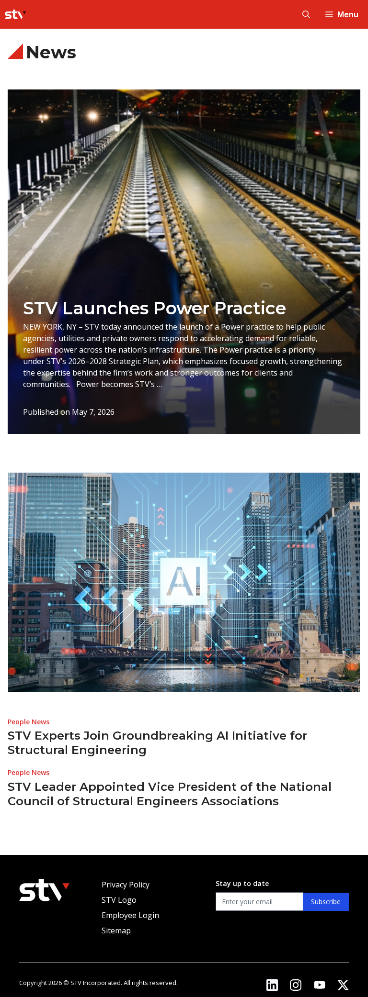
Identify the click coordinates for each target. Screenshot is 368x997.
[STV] (15, 14)
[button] (306, 14)
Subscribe (326, 901)
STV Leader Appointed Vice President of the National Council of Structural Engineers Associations (170, 794)
